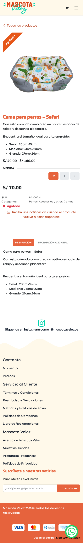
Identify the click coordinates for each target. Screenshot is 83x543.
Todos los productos (22, 25)
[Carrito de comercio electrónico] (67, 8)
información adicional (53, 242)
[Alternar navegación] (76, 8)
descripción (23, 242)
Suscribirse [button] (68, 488)
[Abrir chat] (71, 531)
